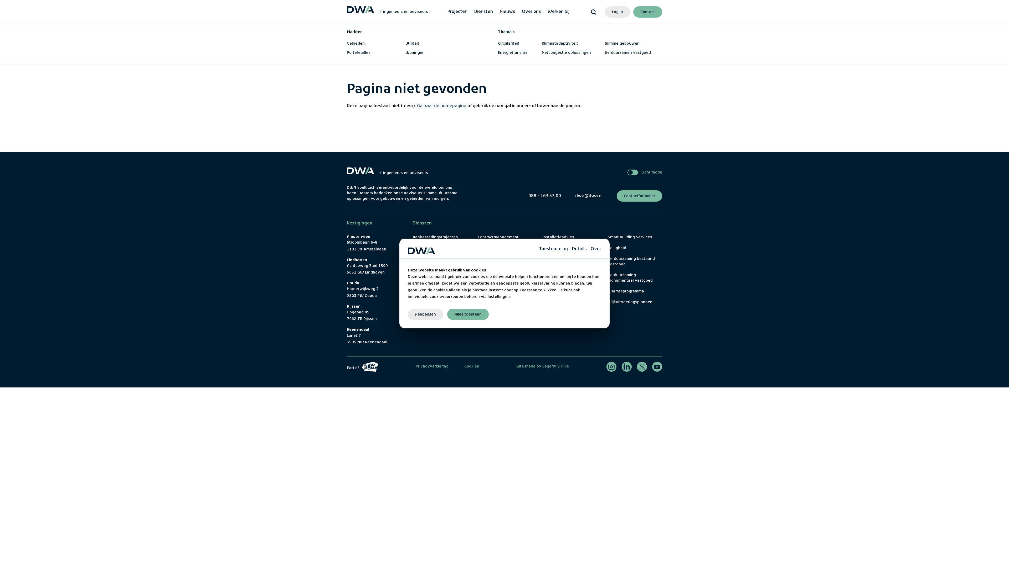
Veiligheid (617, 248)
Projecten (457, 11)
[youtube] (657, 367)
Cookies (471, 366)
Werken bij (558, 11)
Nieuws (507, 11)
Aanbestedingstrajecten (435, 237)
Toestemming (553, 249)
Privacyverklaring (432, 366)
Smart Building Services (630, 237)
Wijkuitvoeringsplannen (630, 302)
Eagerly (548, 366)
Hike (565, 366)
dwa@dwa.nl (589, 196)
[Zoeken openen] (594, 12)
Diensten (483, 11)
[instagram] (611, 367)
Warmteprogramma (626, 291)
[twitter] (642, 367)
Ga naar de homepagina (441, 106)
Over (596, 249)
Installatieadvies (558, 237)
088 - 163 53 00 (544, 196)
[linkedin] (627, 367)
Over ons (531, 11)
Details (579, 249)
